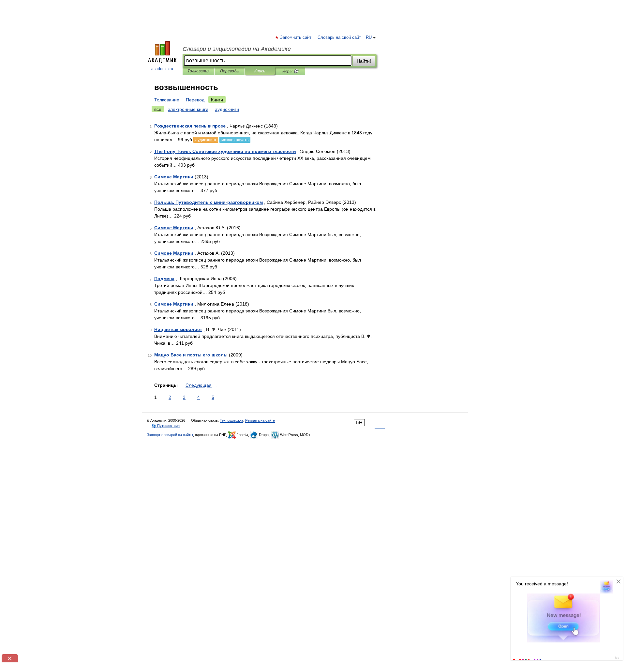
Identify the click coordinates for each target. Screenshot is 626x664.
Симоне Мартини (173, 176)
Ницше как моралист (178, 329)
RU (369, 37)
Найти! (364, 61)
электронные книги (188, 109)
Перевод (195, 99)
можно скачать (234, 140)
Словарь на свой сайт (339, 37)
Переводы (229, 71)
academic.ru (162, 69)
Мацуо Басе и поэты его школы (191, 354)
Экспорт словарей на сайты (170, 435)
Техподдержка (231, 420)
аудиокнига (205, 140)
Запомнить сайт (296, 37)
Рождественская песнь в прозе (190, 125)
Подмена (164, 278)
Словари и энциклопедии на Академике (237, 49)
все (157, 109)
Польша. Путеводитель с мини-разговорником (208, 202)
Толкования (198, 71)
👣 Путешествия (166, 426)
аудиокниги (227, 109)
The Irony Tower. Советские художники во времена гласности (225, 151)
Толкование (166, 99)
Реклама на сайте (260, 420)
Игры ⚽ (290, 71)
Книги (259, 71)
